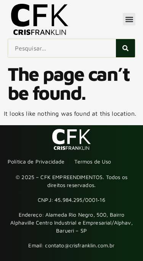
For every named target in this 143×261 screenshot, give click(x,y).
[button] (129, 19)
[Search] (125, 48)
